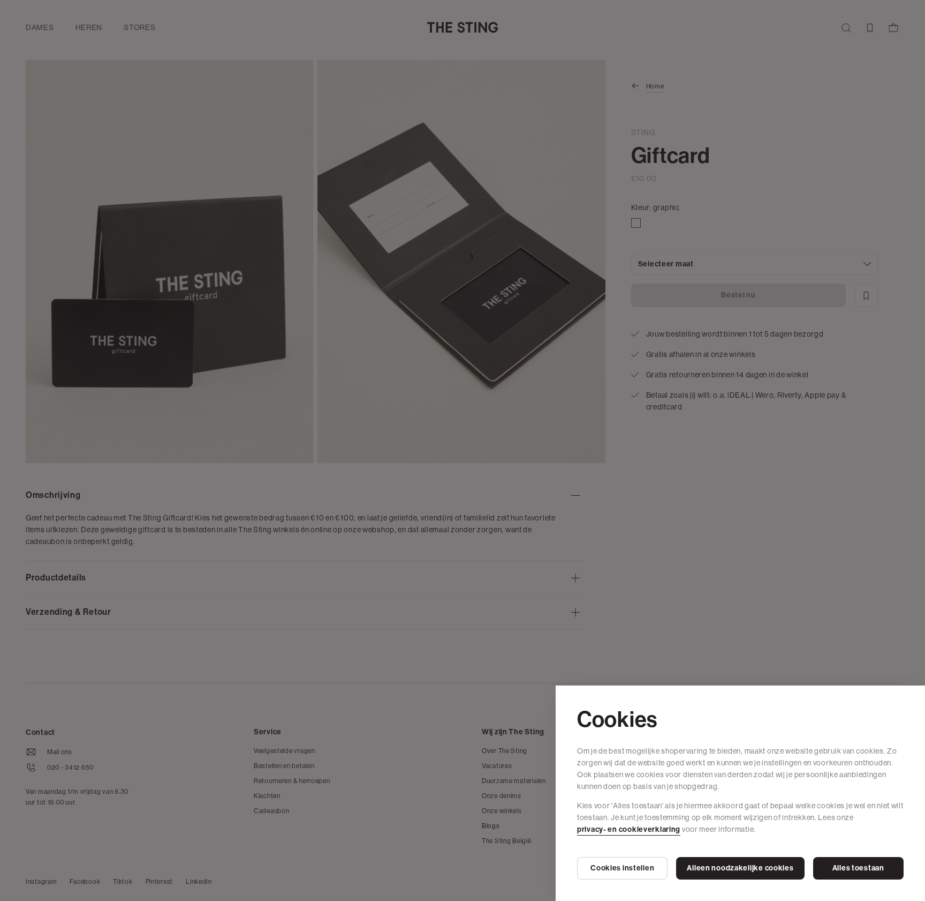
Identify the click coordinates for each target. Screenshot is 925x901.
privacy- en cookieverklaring (628, 829)
